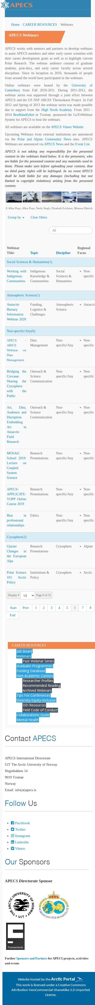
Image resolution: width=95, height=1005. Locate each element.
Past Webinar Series (38, 661)
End (12, 615)
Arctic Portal (63, 979)
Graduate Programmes (35, 666)
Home (15, 24)
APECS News (53, 144)
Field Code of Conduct (40, 710)
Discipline (63, 253)
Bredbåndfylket (23, 115)
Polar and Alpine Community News (44, 139)
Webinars (24, 656)
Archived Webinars (37, 690)
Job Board (24, 651)
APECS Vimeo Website (67, 127)
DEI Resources (34, 705)
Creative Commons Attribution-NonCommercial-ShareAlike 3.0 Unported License (50, 990)
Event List (82, 144)
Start (13, 608)
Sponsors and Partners (31, 958)
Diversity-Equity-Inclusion (36, 700)
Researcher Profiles (38, 680)
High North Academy (56, 110)
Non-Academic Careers (35, 675)
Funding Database (31, 670)
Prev (26, 608)
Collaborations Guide (33, 715)
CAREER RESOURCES (40, 24)
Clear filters (39, 217)
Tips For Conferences (33, 695)
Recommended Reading (41, 685)
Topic (34, 253)
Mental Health (28, 719)
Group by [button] (15, 217)
